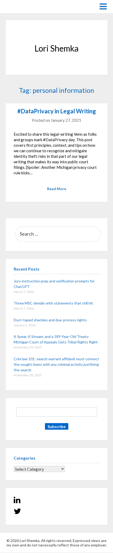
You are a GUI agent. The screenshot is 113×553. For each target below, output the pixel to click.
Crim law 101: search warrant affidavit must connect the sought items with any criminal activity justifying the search (56, 364)
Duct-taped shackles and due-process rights (50, 320)
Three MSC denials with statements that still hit (53, 303)
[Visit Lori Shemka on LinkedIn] (17, 501)
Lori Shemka (22, 6)
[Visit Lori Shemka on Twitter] (17, 512)
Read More (56, 188)
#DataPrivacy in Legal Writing (56, 111)
